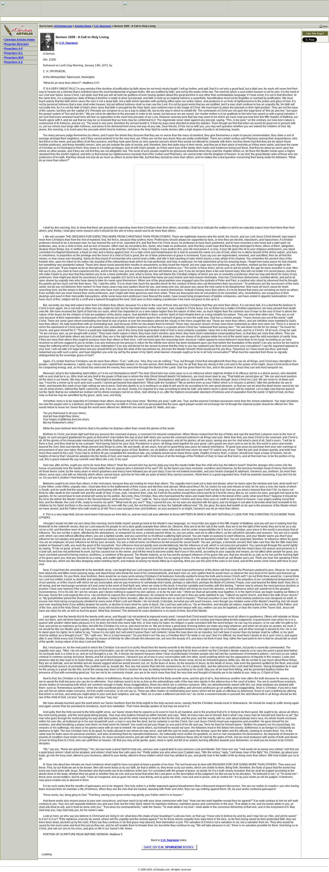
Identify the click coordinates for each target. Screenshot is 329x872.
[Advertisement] (164, 19)
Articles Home (83, 26)
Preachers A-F (13, 48)
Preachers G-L (13, 53)
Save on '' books (169, 847)
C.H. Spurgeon (102, 26)
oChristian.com (63, 26)
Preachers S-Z (13, 62)
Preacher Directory (16, 44)
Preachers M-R (14, 57)
